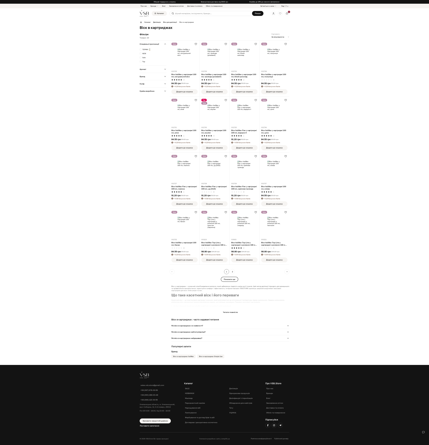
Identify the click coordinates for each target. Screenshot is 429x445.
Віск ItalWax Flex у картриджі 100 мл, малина (184, 187)
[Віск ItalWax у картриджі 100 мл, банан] (184, 224)
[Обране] (280, 13)
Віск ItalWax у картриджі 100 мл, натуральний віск (183, 75)
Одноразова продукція (239, 393)
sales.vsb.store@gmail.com (152, 385)
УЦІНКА (232, 413)
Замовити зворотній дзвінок (155, 421)
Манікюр (189, 398)
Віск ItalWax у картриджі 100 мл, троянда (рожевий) (213, 75)
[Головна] (141, 22)
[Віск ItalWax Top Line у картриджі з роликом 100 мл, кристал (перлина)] (214, 224)
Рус (287, 6)
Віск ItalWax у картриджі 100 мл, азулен (213, 131)
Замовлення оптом (176, 6)
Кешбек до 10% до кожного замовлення (264, 2)
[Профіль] (273, 13)
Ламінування (191, 413)
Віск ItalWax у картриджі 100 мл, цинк (273, 131)
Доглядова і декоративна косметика (201, 422)
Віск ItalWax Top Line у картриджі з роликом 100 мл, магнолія (274, 243)
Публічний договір (281, 439)
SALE (187, 388)
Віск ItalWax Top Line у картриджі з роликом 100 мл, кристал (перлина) (214, 243)
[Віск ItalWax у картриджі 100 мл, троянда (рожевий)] (214, 55)
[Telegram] (280, 425)
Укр (282, 6)
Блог (164, 6)
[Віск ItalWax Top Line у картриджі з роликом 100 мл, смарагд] (244, 224)
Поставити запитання (149, 426)
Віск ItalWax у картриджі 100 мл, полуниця (273, 75)
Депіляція (233, 388)
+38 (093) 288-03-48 (149, 395)
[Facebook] (267, 425)
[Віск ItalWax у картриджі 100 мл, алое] (184, 111)
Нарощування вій (192, 408)
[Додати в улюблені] (196, 44)
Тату (231, 408)
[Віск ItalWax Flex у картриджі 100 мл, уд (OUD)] (214, 168)
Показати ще (229, 279)
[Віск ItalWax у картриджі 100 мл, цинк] (274, 111)
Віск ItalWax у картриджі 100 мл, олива (273, 187)
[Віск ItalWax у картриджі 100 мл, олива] (274, 168)
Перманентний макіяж (195, 403)
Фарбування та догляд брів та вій (199, 417)
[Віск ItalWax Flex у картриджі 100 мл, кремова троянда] (244, 168)
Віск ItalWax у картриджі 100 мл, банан (183, 243)
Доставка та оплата (194, 6)
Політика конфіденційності (261, 439)
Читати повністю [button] (230, 312)
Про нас (144, 6)
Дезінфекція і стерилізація (241, 398)
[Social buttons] (423, 432)
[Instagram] (274, 425)
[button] (230, 326)
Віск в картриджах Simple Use (210, 356)
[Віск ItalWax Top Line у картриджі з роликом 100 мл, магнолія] (274, 224)
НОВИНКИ (189, 393)
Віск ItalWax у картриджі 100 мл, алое (183, 131)
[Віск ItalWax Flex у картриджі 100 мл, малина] (184, 168)
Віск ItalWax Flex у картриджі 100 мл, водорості (244, 131)
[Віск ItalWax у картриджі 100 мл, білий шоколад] (244, 55)
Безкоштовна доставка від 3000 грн (214, 2)
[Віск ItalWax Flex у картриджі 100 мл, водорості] (244, 111)
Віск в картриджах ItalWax (183, 356)
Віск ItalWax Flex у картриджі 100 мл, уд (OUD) (214, 187)
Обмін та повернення (214, 6)
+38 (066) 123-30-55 (149, 400)
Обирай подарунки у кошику (165, 2)
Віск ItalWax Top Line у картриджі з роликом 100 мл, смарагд (244, 243)
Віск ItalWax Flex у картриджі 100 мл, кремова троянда (244, 187)
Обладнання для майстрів (240, 403)
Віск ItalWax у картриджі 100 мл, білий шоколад (243, 75)
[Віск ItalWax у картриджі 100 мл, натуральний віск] (184, 55)
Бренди (153, 6)
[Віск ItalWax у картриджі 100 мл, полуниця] (274, 55)
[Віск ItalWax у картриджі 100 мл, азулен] (214, 111)
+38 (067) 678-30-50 (149, 390)
